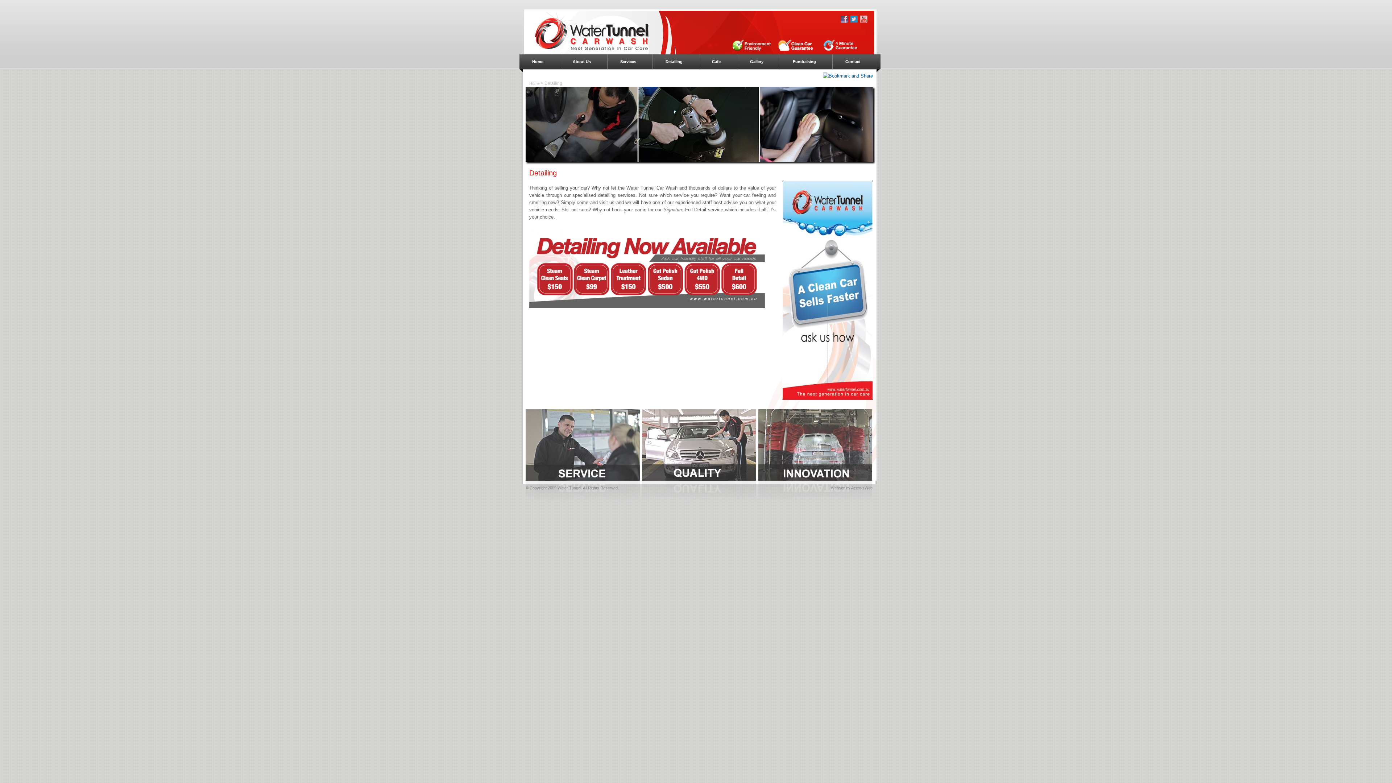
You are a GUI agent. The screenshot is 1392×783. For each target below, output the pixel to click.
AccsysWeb (862, 488)
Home (534, 83)
